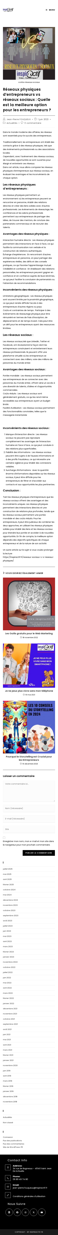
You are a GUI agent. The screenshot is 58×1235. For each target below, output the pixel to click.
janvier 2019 (8, 1091)
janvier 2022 (8, 1003)
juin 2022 (7, 977)
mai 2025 (7, 874)
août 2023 (7, 920)
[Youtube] (41, 1212)
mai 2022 (7, 982)
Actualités (12, 123)
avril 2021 (7, 1044)
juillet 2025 (8, 869)
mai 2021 (7, 1039)
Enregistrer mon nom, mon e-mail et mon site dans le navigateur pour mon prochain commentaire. (28, 843)
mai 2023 (7, 936)
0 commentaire (32, 123)
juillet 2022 (8, 972)
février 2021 (8, 1055)
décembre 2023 (10, 900)
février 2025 (8, 884)
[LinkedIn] (9, 1212)
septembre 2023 (10, 915)
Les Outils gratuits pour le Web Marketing (29, 633)
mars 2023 (8, 946)
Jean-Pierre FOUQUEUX (19, 119)
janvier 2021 (8, 1060)
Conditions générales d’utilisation (29, 1196)
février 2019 (8, 1086)
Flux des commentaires (13, 1144)
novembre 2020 (10, 1065)
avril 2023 (7, 941)
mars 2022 (8, 993)
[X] (33, 1212)
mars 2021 (7, 1050)
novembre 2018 (10, 1101)
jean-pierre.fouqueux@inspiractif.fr (30, 1187)
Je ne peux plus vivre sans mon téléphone (29, 691)
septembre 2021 (10, 1024)
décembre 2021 (10, 1008)
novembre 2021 (10, 1013)
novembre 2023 (10, 905)
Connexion (8, 1137)
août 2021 (7, 1029)
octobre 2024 (9, 889)
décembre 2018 (10, 1096)
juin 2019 (6, 1070)
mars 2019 (7, 1081)
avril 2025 (7, 879)
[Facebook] (17, 1212)
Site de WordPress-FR (13, 1147)
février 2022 (8, 998)
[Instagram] (25, 1212)
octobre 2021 (9, 1019)
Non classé (8, 1122)
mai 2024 (7, 894)
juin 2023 (7, 931)
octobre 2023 (9, 910)
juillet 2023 (8, 926)
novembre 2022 (10, 962)
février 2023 (8, 951)
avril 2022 (7, 987)
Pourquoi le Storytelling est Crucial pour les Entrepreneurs (29, 758)
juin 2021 (6, 1034)
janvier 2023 (8, 957)
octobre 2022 (9, 967)
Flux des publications (12, 1140)
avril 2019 (7, 1075)
